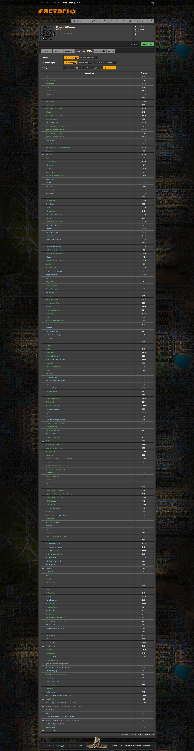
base (47, 731)
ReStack (48, 416)
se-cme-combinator (52, 522)
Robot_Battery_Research (54, 289)
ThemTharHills (50, 582)
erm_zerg (49, 462)
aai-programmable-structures (56, 260)
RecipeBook (50, 204)
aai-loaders (49, 236)
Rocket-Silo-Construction (54, 320)
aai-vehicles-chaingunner (54, 225)
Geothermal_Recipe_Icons (55, 724)
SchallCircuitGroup (52, 476)
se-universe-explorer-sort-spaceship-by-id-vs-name (64, 706)
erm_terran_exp (51, 670)
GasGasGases (50, 593)
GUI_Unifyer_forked (53, 639)
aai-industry (50, 94)
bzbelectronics (50, 653)
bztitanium (49, 313)
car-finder (49, 327)
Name (89, 68)
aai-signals (49, 218)
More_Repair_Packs (53, 444)
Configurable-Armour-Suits (55, 490)
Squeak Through (51, 144)
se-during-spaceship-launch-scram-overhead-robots (64, 720)
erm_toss (49, 487)
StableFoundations (52, 550)
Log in (153, 2)
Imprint (62, 745)
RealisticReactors (52, 441)
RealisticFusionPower (53, 398)
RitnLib (48, 264)
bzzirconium (50, 363)
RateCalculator (51, 151)
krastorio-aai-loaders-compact (56, 536)
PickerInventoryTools (53, 543)
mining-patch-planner (53, 239)
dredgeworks (50, 518)
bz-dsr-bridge (50, 352)
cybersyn (49, 296)
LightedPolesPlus (51, 285)
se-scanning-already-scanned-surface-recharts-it (63, 702)
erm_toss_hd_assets (53, 508)
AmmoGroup (50, 614)
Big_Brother (50, 281)
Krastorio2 (49, 168)
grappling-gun (50, 190)
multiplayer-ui (50, 692)
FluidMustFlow (51, 200)
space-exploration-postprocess (56, 126)
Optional (111, 62)
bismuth (48, 480)
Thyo (60, 29)
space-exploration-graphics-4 (56, 115)
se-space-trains (51, 267)
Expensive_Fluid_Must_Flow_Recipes (59, 494)
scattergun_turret (52, 299)
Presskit (68, 745)
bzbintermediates (52, 660)
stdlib (47, 158)
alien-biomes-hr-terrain (54, 214)
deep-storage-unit (52, 331)
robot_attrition (51, 105)
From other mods (89, 57)
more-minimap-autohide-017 (56, 380)
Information (47, 51)
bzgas (48, 412)
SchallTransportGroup (53, 366)
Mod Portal (68, 3)
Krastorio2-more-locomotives (56, 423)
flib (47, 76)
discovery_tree (51, 504)
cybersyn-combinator (53, 405)
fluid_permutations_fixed (54, 554)
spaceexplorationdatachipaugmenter (58, 469)
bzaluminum (50, 395)
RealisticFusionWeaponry (54, 497)
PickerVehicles (50, 624)
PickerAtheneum (51, 377)
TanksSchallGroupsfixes (54, 617)
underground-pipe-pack (54, 310)
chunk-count (50, 713)
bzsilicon (49, 349)
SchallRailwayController (54, 561)
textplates (49, 179)
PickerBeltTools (51, 557)
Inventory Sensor (51, 342)
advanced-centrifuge (53, 430)
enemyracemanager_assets (55, 419)
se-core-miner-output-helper (56, 515)
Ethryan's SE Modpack (65, 26)
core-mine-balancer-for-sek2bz (56, 674)
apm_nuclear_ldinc (52, 681)
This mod (72, 57)
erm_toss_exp (51, 678)
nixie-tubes (49, 278)
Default (71, 62)
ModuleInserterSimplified (54, 250)
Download (148, 44)
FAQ (80, 745)
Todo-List (49, 197)
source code (135, 44)
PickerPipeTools (51, 564)
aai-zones (49, 257)
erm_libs (49, 338)
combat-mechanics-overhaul (55, 175)
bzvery (48, 540)
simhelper (49, 154)
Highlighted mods (81, 21)
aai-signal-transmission (54, 98)
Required (86, 62)
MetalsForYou (50, 603)
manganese (50, 533)
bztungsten (49, 370)
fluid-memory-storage (53, 335)
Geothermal (50, 402)
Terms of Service (46, 745)
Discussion (99, 51)
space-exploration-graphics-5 (56, 129)
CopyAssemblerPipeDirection (55, 628)
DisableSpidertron (52, 727)
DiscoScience (50, 186)
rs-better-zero (50, 709)
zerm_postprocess (52, 426)
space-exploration (52, 119)
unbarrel (49, 632)
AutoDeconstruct (51, 172)
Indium (48, 586)
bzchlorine (49, 455)
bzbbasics (49, 649)
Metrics (111, 51)
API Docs (78, 3)
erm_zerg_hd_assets (53, 388)
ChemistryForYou (51, 607)
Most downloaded (118, 21)
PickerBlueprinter (52, 600)
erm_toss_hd (50, 685)
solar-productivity (52, 356)
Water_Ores (50, 511)
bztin (47, 384)
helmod (48, 112)
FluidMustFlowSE (52, 391)
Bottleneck (49, 193)
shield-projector (51, 101)
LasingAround (50, 579)
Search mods (148, 21)
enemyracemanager (52, 409)
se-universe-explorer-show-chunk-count (60, 716)
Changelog (58, 51)
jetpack (48, 87)
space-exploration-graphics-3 (56, 133)
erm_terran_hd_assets (54, 547)
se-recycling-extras (52, 303)
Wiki (59, 3)
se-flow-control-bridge (53, 465)
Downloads (69, 51)
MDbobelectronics (52, 451)
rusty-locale (50, 292)
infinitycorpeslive (51, 646)
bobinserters (50, 165)
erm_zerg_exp (51, 656)
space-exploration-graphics (55, 108)
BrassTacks (49, 525)
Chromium (49, 571)
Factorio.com (43, 3)
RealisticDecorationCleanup (55, 359)
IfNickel (48, 529)
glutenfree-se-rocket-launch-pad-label (59, 458)
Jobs (62, 746)
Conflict (98, 62)
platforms (49, 568)
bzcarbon (49, 345)
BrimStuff (49, 575)
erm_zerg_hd (50, 642)
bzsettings (49, 688)
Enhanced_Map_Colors (54, 271)
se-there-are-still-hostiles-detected (58, 667)
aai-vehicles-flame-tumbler (55, 253)
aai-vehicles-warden (53, 243)
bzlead (48, 317)
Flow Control (50, 207)
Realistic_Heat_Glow (53, 437)
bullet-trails (50, 140)
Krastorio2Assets (51, 161)
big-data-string (51, 324)
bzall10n (49, 596)
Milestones (49, 182)
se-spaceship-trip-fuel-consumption (58, 695)
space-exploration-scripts (54, 448)
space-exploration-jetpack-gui (56, 621)
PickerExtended (51, 434)
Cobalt (48, 589)
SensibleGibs (50, 699)
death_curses (50, 635)
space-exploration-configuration (57, 663)
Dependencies (84, 51)
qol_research (50, 211)
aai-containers (51, 91)
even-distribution (52, 122)
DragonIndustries (51, 274)
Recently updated (100, 21)
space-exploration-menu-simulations (58, 147)
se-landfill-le (50, 472)
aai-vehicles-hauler (52, 232)
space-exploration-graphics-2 (56, 136)
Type (80, 68)
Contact (75, 745)
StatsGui (49, 228)
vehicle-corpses (51, 501)
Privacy (55, 745)
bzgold (48, 483)
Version (99, 68)
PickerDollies (50, 306)
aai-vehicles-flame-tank (54, 246)
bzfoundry (49, 373)
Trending (134, 21)
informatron (50, 83)
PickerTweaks (50, 610)
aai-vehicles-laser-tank (54, 221)
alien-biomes (50, 80)
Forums (53, 3)
